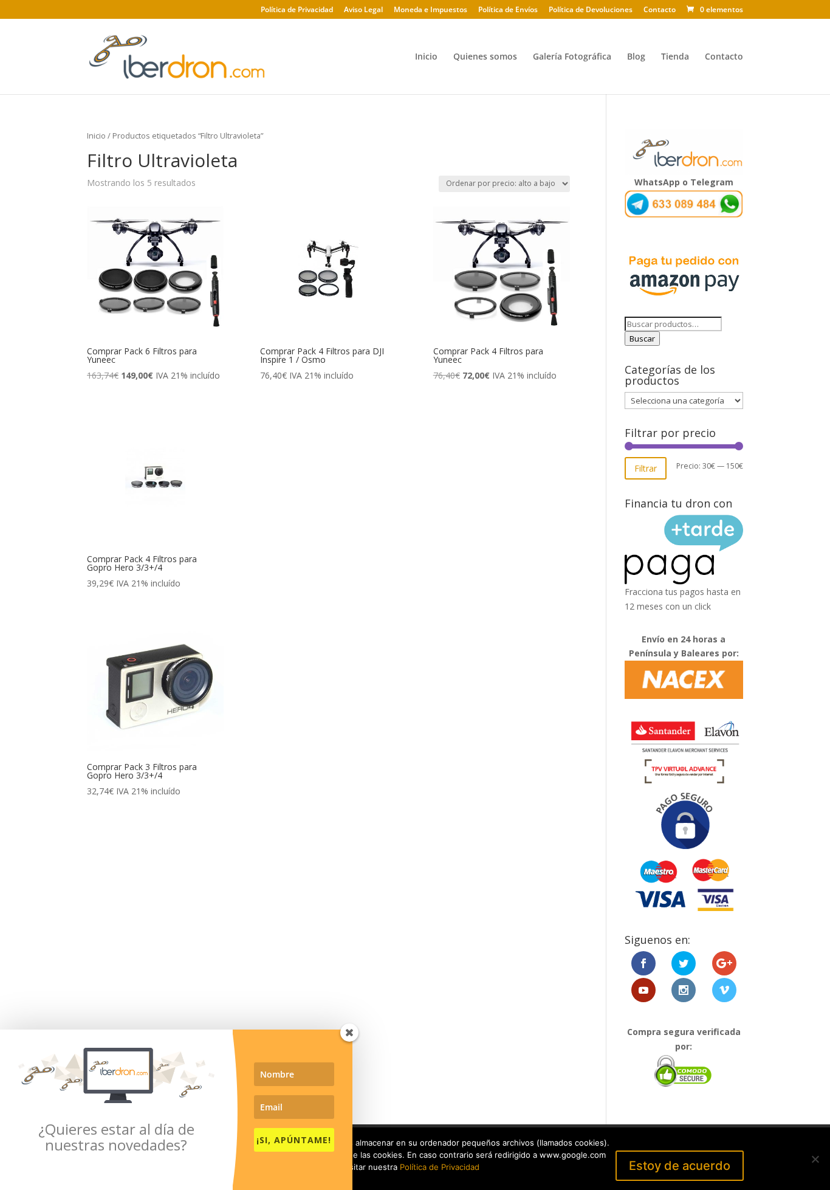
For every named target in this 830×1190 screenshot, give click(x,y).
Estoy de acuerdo (679, 1165)
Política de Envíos (508, 10)
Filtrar (645, 468)
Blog (636, 57)
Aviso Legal (363, 10)
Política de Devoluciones (591, 10)
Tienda (675, 57)
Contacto (659, 10)
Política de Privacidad (297, 10)
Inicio (426, 57)
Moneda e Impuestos (430, 10)
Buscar (642, 338)
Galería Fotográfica (572, 57)
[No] (815, 1159)
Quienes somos (485, 57)
